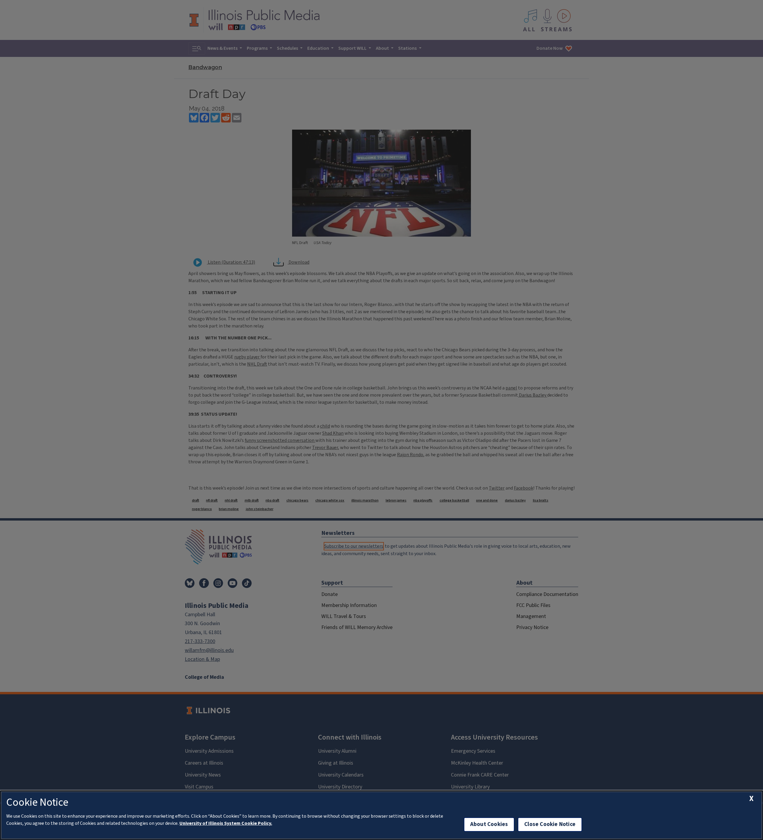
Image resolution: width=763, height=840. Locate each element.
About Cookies (489, 824)
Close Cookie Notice (550, 824)
